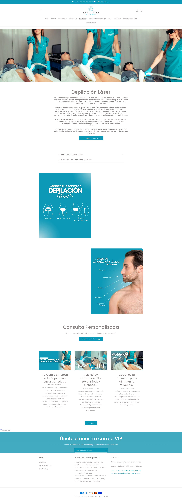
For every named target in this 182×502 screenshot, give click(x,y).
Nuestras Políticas (45, 465)
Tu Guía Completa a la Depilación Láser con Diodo (55, 378)
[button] (41, 11)
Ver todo (91, 423)
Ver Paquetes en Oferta (91, 138)
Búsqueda (42, 462)
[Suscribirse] (106, 450)
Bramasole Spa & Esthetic (86, 496)
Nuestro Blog (43, 469)
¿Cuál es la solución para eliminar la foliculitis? (127, 380)
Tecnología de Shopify (101, 496)
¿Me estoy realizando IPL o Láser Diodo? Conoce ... (91, 380)
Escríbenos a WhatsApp (91, 339)
